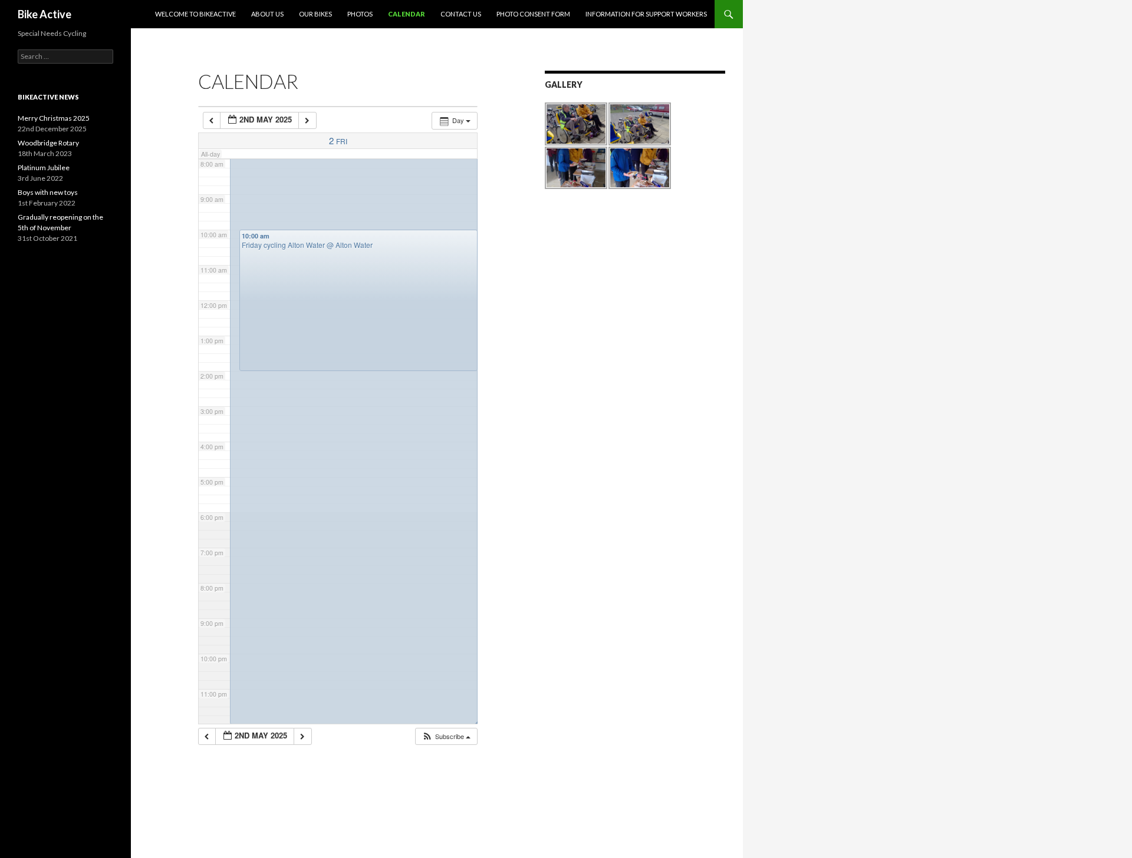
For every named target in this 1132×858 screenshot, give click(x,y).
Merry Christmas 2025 (54, 118)
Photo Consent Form (533, 14)
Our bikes (315, 14)
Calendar (406, 14)
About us (267, 14)
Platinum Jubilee (44, 167)
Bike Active (44, 14)
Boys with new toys (48, 192)
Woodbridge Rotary (48, 142)
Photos (360, 14)
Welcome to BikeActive (195, 14)
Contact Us (460, 14)
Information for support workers (646, 14)
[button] (446, 736)
